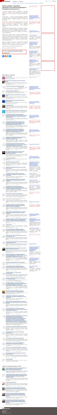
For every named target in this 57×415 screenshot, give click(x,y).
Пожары (36, 3)
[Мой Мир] (10, 56)
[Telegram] (8, 56)
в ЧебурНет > (41, 3)
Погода (26, 3)
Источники (22, 3)
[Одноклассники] (6, 56)
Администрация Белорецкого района (15, 50)
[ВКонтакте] (3, 56)
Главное (14, 3)
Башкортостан (4, 12)
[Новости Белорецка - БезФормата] (5, 1)
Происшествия (31, 3)
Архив (18, 3)
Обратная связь (4, 411)
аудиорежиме (13, 13)
